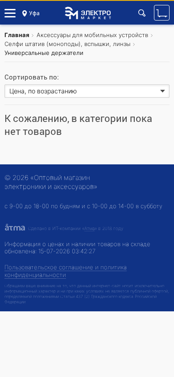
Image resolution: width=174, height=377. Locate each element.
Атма (89, 228)
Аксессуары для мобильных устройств (92, 34)
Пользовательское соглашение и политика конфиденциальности (65, 271)
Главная (16, 34)
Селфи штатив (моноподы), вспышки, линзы (67, 43)
